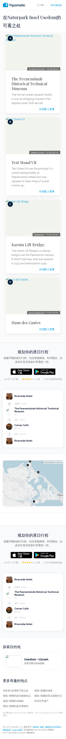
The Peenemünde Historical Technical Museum (29, 83)
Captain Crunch (37, 152)
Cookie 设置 (17, 730)
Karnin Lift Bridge (28, 244)
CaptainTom (39, 234)
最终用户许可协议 (53, 727)
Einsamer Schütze (37, 69)
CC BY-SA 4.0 (53, 69)
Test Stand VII (24, 162)
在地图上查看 (46, 109)
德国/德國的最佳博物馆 (15, 706)
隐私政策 (7, 730)
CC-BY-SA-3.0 (52, 152)
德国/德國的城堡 (43, 690)
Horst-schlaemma (36, 313)
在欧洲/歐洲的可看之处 (15, 690)
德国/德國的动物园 (13, 701)
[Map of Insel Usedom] (33, 483)
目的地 (36, 727)
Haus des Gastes (26, 322)
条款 (42, 727)
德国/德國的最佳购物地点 (17, 695)
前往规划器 (56, 5)
